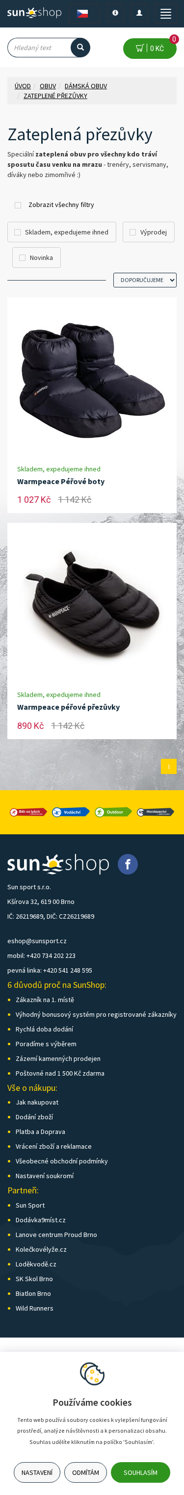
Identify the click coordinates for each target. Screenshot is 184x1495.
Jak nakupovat (37, 1102)
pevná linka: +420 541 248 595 (49, 970)
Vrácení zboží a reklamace (54, 1146)
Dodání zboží (34, 1116)
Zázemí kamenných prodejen (58, 1058)
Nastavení (37, 1472)
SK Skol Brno (34, 1278)
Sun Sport (30, 1205)
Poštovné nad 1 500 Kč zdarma (60, 1073)
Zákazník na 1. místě (45, 999)
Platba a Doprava (40, 1131)
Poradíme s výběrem (46, 1043)
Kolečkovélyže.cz (41, 1249)
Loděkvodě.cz (36, 1264)
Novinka (41, 257)
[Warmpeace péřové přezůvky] (92, 606)
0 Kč (161, 45)
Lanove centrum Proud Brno (56, 1234)
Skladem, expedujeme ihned (66, 232)
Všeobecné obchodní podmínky (62, 1161)
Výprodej (153, 232)
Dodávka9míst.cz (41, 1219)
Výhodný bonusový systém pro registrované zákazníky (96, 1014)
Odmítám (85, 1472)
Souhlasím (141, 1472)
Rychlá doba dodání (44, 1029)
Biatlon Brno (33, 1293)
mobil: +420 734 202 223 (41, 955)
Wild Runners (34, 1308)
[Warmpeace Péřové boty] (92, 380)
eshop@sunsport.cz (37, 940)
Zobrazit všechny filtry (61, 204)
